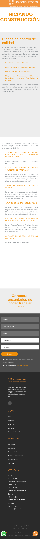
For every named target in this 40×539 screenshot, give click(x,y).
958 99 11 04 (12, 506)
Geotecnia (11, 448)
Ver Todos (11, 463)
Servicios (11, 424)
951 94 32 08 (12, 488)
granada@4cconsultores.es (17, 509)
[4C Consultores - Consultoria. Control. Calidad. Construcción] (23, 3)
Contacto (11, 428)
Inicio (9, 417)
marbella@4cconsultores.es (17, 490)
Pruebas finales (13, 452)
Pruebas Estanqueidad (15, 456)
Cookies (24, 528)
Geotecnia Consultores (15, 432)
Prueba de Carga (13, 459)
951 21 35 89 (12, 478)
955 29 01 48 (12, 497)
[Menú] (3, 4)
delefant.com (29, 535)
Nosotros (11, 420)
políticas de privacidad (22, 365)
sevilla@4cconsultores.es (16, 500)
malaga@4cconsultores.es (17, 481)
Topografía (11, 444)
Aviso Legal (19, 526)
